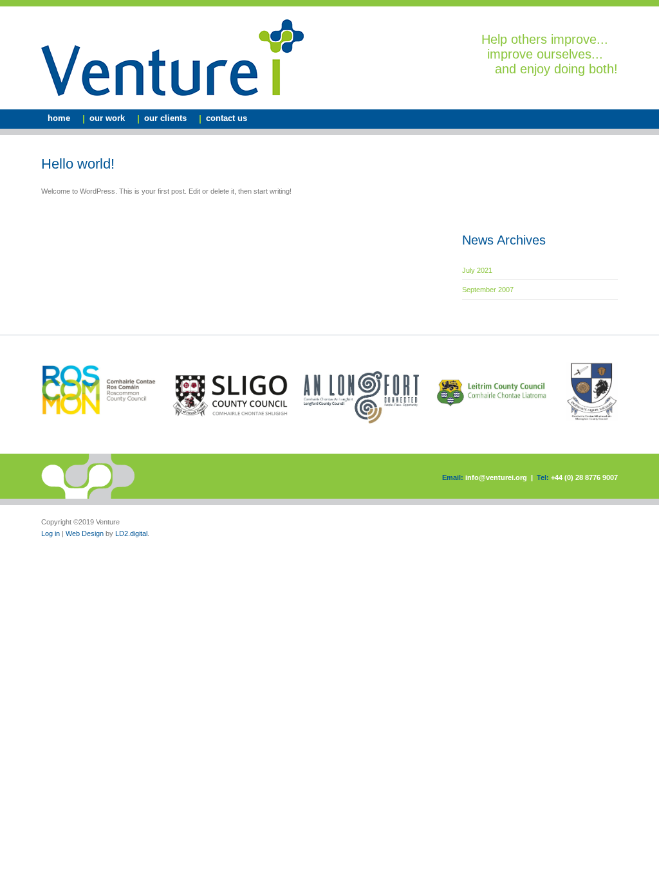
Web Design (85, 533)
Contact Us (226, 118)
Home (59, 118)
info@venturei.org (496, 477)
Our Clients (165, 118)
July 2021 (477, 270)
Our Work (107, 118)
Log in (50, 533)
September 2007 (488, 289)
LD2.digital (131, 533)
